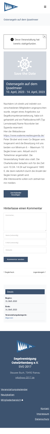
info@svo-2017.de (25, 377)
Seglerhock (9, 272)
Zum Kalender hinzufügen (15, 194)
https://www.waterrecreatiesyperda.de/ (24, 135)
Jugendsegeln (39, 272)
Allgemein (9, 318)
